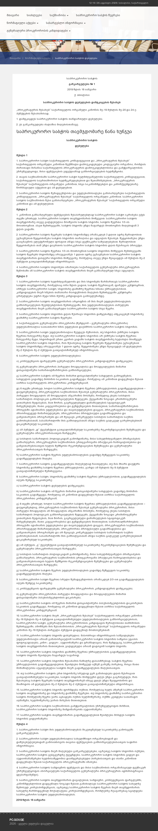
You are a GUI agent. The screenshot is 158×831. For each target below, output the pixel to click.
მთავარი (13, 15)
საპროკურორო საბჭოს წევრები (98, 15)
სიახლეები (34, 15)
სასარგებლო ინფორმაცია (65, 22)
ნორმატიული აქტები (21, 22)
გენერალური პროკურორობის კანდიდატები (38, 30)
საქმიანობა (58, 15)
